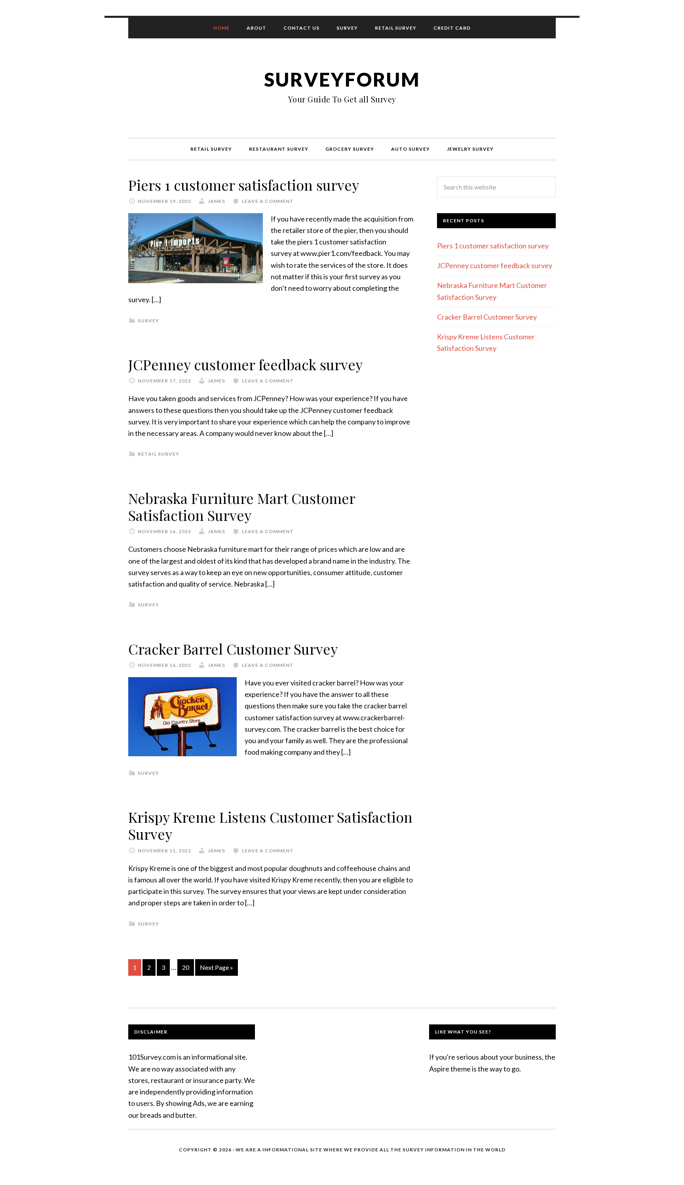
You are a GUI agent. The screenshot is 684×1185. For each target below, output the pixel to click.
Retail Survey (158, 454)
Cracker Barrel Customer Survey (233, 648)
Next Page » (216, 967)
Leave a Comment (268, 201)
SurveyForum (342, 79)
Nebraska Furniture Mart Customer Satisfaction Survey (241, 506)
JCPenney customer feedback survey (245, 364)
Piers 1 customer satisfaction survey (243, 184)
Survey (148, 321)
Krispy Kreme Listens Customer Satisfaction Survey (270, 825)
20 (185, 967)
